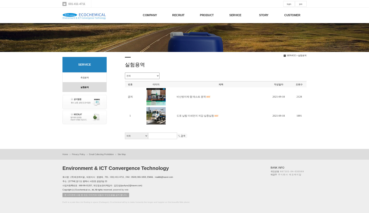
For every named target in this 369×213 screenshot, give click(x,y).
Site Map (122, 154)
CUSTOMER (292, 15)
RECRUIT (178, 15)
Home (65, 154)
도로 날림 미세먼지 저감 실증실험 (197, 115)
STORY (263, 15)
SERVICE (235, 15)
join (300, 4)
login (289, 4)
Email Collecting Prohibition (101, 154)
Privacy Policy (78, 154)
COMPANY (150, 15)
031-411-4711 (76, 3)
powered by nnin (120, 190)
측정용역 (85, 77)
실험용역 (85, 87)
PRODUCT (207, 15)
